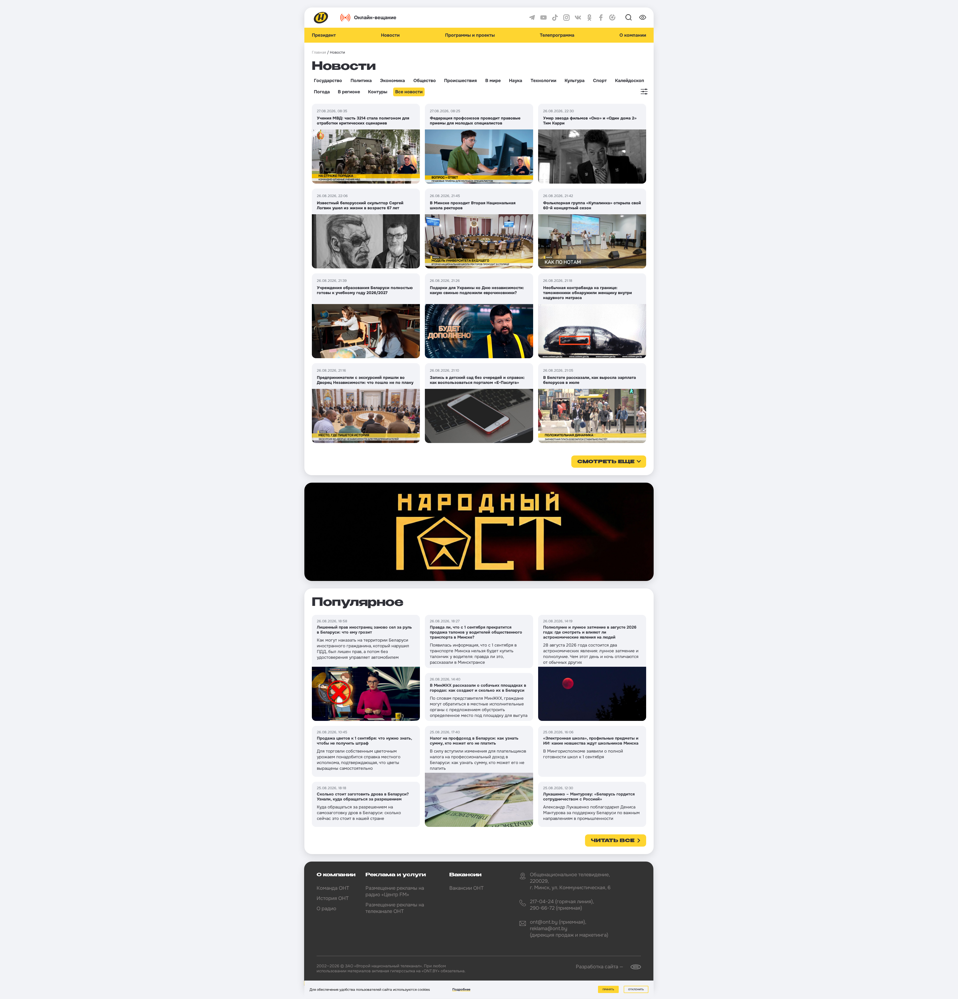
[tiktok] (555, 17)
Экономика (392, 80)
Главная (319, 52)
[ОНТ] (321, 17)
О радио (326, 908)
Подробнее (461, 989)
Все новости (409, 92)
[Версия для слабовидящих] (642, 17)
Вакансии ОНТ (466, 888)
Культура (575, 80)
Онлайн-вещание (375, 17)
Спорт (600, 80)
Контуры (377, 92)
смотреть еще (605, 461)
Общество (424, 80)
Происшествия (460, 80)
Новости (390, 35)
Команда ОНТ (333, 888)
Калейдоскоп (629, 80)
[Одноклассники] (589, 17)
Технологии (543, 80)
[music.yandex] (612, 17)
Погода (322, 92)
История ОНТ (333, 898)
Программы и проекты (470, 35)
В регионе (349, 92)
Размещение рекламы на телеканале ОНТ (394, 908)
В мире (493, 80)
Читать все (612, 840)
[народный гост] (479, 532)
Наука (515, 80)
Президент (324, 35)
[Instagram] (566, 17)
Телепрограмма (557, 35)
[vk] (578, 17)
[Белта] (632, 967)
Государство (328, 80)
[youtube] (543, 17)
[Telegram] (532, 17)
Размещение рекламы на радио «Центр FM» (394, 891)
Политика (361, 80)
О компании (632, 35)
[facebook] (601, 17)
